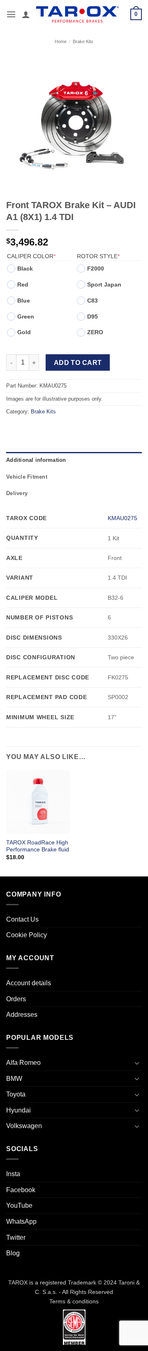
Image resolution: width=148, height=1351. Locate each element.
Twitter (15, 1237)
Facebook (20, 1189)
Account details (28, 982)
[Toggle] (137, 1063)
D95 (92, 316)
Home (61, 41)
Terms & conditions (74, 1301)
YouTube (19, 1205)
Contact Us (22, 919)
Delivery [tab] (17, 493)
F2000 (95, 268)
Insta (13, 1173)
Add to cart (78, 362)
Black (25, 268)
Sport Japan (104, 284)
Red (22, 284)
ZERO (95, 332)
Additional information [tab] (36, 460)
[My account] (26, 14)
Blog (13, 1253)
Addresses (21, 1014)
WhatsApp (21, 1221)
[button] (11, 14)
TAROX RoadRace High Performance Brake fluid (37, 846)
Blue (23, 300)
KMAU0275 (122, 518)
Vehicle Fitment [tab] (26, 477)
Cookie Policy (26, 934)
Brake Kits (83, 41)
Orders (16, 998)
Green (25, 316)
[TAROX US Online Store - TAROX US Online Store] (77, 14)
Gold (24, 332)
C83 (92, 300)
